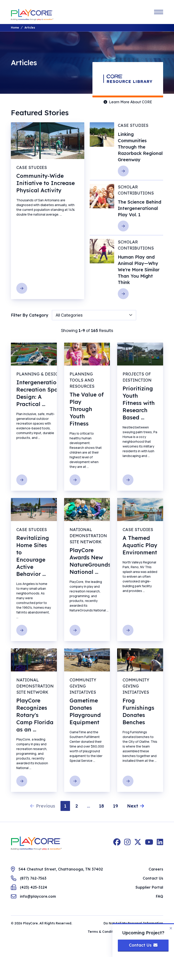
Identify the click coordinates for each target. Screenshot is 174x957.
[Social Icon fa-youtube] (149, 843)
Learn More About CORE (130, 102)
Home (15, 27)
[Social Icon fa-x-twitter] (137, 843)
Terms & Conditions (104, 932)
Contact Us (153, 878)
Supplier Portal (149, 887)
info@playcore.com (38, 896)
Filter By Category (29, 315)
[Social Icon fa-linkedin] (160, 843)
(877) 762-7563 (33, 878)
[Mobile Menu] (158, 12)
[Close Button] (170, 928)
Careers (156, 869)
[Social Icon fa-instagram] (127, 843)
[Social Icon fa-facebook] (117, 843)
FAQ (159, 896)
